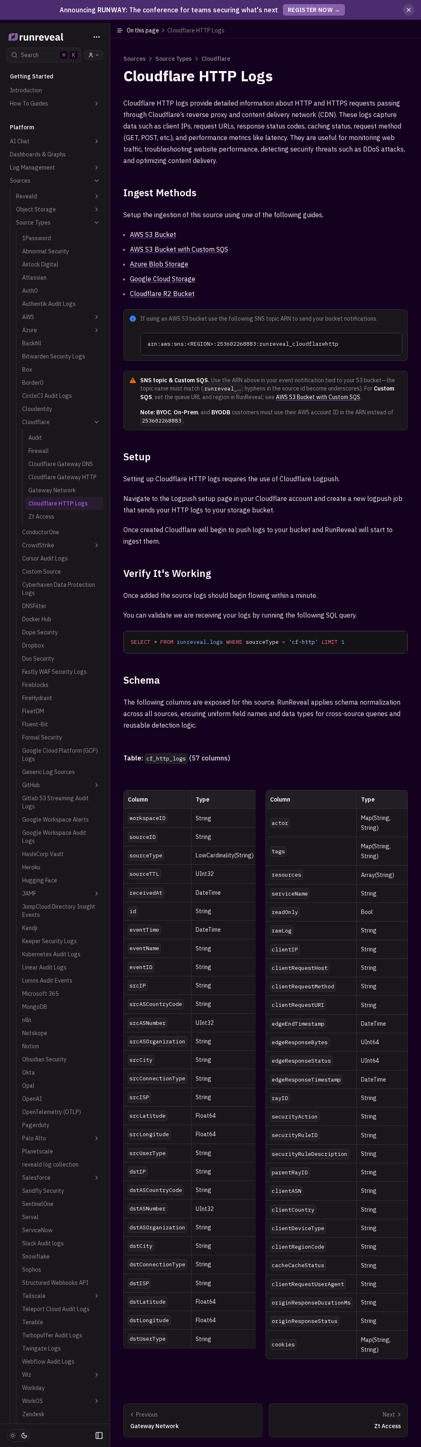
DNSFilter (34, 606)
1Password (36, 238)
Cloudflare (36, 422)
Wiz (26, 1374)
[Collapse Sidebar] (99, 1435)
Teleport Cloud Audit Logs (56, 1309)
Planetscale (37, 1151)
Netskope (34, 1033)
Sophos (31, 1269)
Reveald (26, 196)
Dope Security (40, 632)
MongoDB (34, 1007)
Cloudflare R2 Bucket (162, 293)
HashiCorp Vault (43, 854)
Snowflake (36, 1256)
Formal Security (42, 737)
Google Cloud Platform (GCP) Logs (60, 755)
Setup (136, 456)
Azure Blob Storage (159, 264)
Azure (29, 330)
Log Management (32, 167)
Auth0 (29, 290)
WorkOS (32, 1401)
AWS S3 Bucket (153, 234)
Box (27, 369)
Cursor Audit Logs (45, 558)
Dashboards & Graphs (38, 154)
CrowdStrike (38, 545)
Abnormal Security (45, 251)
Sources (20, 180)
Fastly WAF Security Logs (54, 671)
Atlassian (34, 277)
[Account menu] (93, 55)
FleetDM (33, 711)
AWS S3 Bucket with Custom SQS (179, 249)
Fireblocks (35, 685)
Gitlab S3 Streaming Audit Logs (55, 802)
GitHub (31, 785)
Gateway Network (52, 490)
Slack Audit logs (43, 1243)
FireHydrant (37, 698)
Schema (141, 680)
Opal (28, 1085)
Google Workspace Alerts (55, 819)
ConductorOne (40, 532)
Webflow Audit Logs (48, 1361)
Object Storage (36, 209)
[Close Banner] (408, 10)
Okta (28, 1072)
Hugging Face (39, 880)
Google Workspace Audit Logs (54, 837)
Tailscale (34, 1296)
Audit (35, 437)
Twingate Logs (41, 1348)
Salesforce (36, 1177)
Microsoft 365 (40, 993)
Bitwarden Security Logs (53, 356)
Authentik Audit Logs (49, 304)
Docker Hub (36, 619)
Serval (30, 1217)
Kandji (29, 928)
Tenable (32, 1322)
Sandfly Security (43, 1190)
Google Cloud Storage (162, 279)
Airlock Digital (40, 264)
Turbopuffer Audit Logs (52, 1335)
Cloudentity (37, 409)
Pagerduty (35, 1125)
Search (48, 55)
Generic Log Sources (48, 772)
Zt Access (41, 516)
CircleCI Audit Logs (47, 396)
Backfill (32, 343)
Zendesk (33, 1414)
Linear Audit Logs (44, 967)
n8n (26, 1020)
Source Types (33, 222)
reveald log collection (50, 1164)
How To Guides (29, 103)
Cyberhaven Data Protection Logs (58, 589)
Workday (33, 1388)
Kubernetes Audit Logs (51, 954)
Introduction (26, 90)
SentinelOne (37, 1204)
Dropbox (33, 645)
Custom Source (41, 571)
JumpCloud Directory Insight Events (58, 911)
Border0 (32, 382)
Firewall (38, 451)
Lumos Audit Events (47, 980)
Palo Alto (34, 1138)
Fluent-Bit (35, 724)
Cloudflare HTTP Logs (58, 503)
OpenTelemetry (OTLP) (51, 1112)
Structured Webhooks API (55, 1282)
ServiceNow (37, 1230)
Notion (30, 1046)
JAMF (29, 893)
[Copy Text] (392, 342)
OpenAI (32, 1098)
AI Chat (20, 141)
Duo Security (38, 658)
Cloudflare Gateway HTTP (62, 477)
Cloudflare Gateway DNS (60, 464)
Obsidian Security (44, 1059)
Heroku (31, 867)
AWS (28, 317)
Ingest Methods (160, 192)
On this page (175, 30)
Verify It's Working (167, 573)
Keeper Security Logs (49, 941)
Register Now (314, 10)
